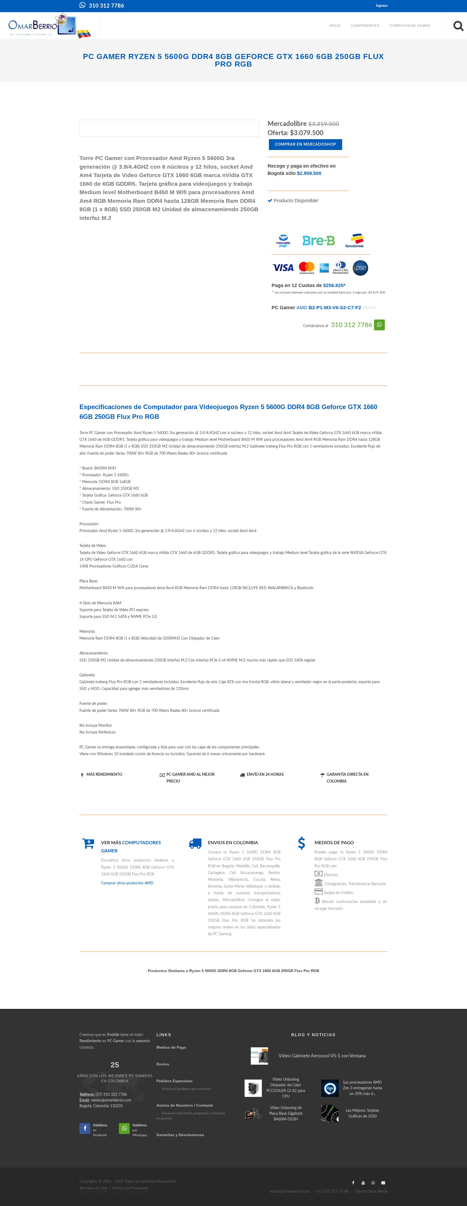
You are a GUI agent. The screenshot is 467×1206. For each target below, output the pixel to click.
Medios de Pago (171, 1047)
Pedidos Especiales (174, 1081)
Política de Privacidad (130, 1188)
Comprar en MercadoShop (305, 144)
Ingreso (382, 6)
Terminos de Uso (93, 1188)
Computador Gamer (410, 26)
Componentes (365, 26)
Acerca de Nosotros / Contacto (184, 1105)
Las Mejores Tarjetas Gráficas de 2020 (362, 1113)
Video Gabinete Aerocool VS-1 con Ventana (322, 1056)
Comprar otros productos (127, 883)
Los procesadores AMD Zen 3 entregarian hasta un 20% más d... (362, 1088)
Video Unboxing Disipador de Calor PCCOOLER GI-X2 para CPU (285, 1088)
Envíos (162, 1064)
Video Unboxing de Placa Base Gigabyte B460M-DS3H (285, 1113)
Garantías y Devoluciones (180, 1135)
